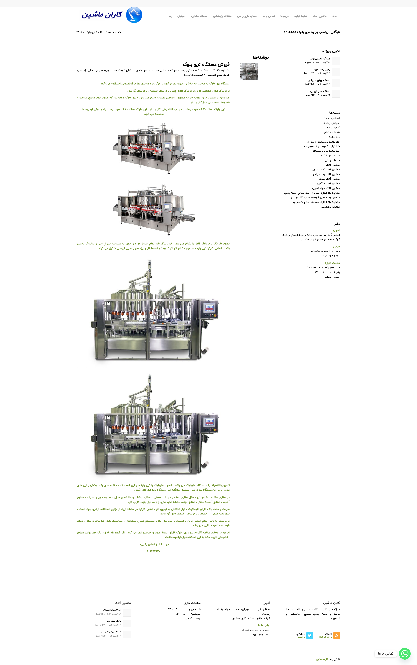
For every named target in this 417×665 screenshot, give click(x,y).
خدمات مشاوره (331, 132)
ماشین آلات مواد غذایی (326, 188)
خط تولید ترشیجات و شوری (323, 142)
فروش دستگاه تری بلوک (206, 64)
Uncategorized (331, 118)
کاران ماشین (322, 659)
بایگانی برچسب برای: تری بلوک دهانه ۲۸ (312, 32)
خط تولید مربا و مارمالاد (326, 151)
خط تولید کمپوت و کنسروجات (322, 146)
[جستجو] (170, 16)
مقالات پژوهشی (330, 207)
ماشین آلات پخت (329, 179)
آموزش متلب (332, 128)
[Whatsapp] (405, 654)
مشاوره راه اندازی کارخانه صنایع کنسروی (316, 202)
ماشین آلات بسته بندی (155, 70)
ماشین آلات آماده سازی (326, 170)
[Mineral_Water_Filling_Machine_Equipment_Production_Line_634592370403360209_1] (249, 71)
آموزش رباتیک (331, 123)
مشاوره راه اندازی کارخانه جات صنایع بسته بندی (118, 70)
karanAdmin (190, 75)
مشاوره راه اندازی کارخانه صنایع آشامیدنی (315, 198)
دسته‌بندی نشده (176, 70)
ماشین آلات (333, 165)
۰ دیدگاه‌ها (205, 70)
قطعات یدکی (332, 160)
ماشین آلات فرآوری (328, 184)
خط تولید (189, 70)
